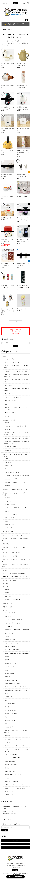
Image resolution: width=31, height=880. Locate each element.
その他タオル (8, 485)
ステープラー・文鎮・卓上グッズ (13, 397)
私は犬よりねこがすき (10, 663)
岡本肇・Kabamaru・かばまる (12, 683)
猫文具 (4, 356)
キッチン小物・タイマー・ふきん (13, 446)
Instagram (15, 841)
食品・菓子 (5, 583)
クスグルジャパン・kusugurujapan (13, 794)
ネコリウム (7, 693)
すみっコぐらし (9, 717)
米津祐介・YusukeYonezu (11, 764)
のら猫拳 (7, 636)
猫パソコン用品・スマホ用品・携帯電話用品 (14, 573)
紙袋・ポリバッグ (9, 517)
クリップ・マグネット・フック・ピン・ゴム (16, 371)
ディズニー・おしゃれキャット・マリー (15, 745)
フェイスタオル (9, 462)
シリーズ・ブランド (8, 610)
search (15, 3)
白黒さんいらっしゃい (10, 676)
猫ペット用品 (6, 587)
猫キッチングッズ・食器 (13, 41)
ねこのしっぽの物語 (10, 703)
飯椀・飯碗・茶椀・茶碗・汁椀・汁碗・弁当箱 (16, 438)
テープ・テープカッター (11, 359)
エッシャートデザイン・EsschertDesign (15, 788)
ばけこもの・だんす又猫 (11, 680)
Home (3, 41)
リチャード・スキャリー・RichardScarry (15, 784)
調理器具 (7, 422)
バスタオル (7, 458)
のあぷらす (7, 735)
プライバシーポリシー (8, 811)
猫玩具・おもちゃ (7, 603)
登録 (4, 830)
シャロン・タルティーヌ (11, 754)
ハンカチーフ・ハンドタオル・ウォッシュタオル (17, 475)
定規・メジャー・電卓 (10, 400)
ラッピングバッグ (9, 524)
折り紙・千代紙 (9, 393)
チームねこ (7, 707)
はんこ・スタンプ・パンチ (11, 412)
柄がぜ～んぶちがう (10, 720)
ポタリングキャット (10, 616)
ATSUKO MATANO (9, 673)
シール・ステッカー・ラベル (12, 362)
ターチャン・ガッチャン (11, 613)
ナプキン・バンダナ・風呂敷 (12, 472)
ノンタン (7, 778)
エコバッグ (7, 497)
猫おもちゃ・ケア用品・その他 (12, 599)
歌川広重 (7, 660)
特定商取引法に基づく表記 (9, 813)
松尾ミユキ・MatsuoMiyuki (11, 781)
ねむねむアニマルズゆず (11, 713)
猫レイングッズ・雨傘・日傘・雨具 (12, 552)
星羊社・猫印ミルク (10, 771)
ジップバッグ (8, 527)
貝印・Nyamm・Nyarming (11, 643)
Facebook (15, 847)
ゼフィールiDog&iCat (10, 633)
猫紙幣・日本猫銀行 (10, 761)
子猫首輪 (7, 592)
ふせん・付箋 (8, 385)
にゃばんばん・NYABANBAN (12, 649)
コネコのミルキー (9, 666)
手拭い (6, 469)
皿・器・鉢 (7, 429)
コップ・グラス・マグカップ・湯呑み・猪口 (16, 426)
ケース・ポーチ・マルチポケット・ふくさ (15, 507)
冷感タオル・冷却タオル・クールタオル (15, 482)
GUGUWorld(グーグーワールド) (13, 739)
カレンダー (7, 416)
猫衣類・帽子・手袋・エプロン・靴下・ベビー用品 (15, 576)
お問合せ (5, 809)
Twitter (15, 844)
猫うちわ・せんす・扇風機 (9, 580)
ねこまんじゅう (9, 670)
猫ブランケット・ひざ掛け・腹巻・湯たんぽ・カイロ (16, 489)
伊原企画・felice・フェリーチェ (13, 774)
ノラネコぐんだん (9, 791)
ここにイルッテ (9, 723)
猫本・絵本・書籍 (7, 607)
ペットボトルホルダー (10, 504)
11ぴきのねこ (8, 742)
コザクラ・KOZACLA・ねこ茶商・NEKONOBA (16, 653)
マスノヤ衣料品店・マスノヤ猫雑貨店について (14, 806)
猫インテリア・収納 (8, 531)
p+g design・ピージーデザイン (12, 623)
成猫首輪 (7, 589)
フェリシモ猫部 (9, 727)
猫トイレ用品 (6, 544)
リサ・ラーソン (9, 700)
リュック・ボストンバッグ (11, 514)
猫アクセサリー (7, 570)
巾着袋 (6, 521)
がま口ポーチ (8, 511)
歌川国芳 (7, 656)
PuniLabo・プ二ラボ (10, 626)
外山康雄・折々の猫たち (11, 639)
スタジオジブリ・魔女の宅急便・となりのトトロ (17, 629)
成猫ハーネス (8, 596)
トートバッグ (8, 501)
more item (15, 322)
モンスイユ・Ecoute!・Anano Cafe (13, 619)
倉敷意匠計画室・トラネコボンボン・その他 (16, 690)
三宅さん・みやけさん (10, 646)
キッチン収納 (8, 450)
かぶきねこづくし (9, 696)
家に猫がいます (9, 768)
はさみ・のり (8, 404)
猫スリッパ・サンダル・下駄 (10, 556)
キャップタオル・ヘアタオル (12, 479)
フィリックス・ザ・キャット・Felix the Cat (16, 686)
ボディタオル (8, 465)
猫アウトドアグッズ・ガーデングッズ (12, 535)
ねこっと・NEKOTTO (10, 710)
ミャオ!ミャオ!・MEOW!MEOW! (13, 758)
